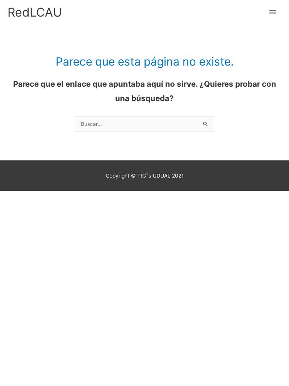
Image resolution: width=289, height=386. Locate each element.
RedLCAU (35, 12)
